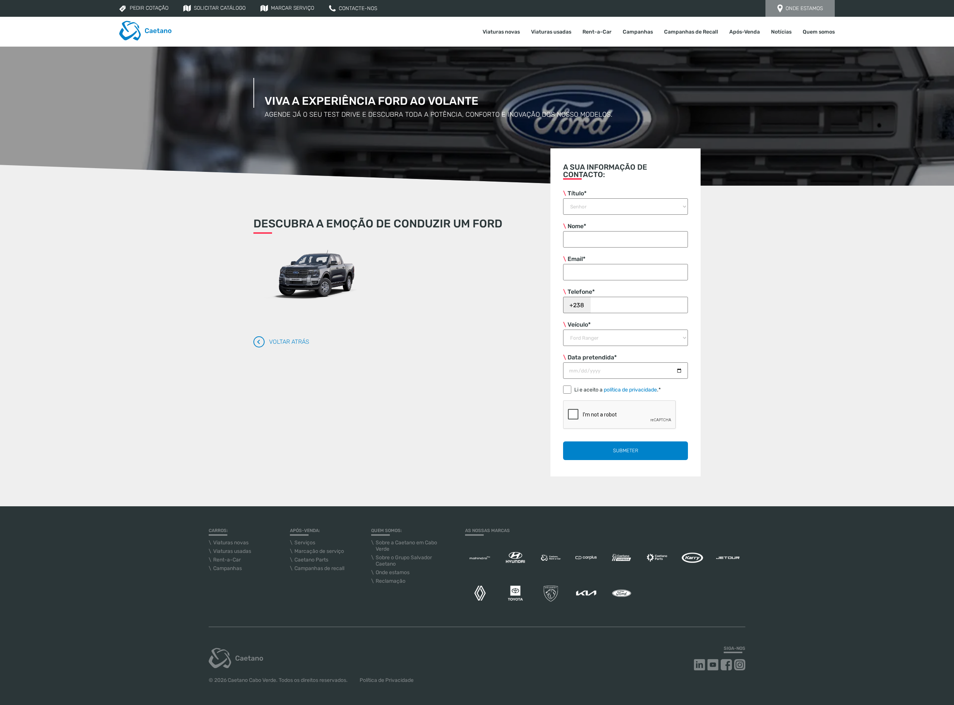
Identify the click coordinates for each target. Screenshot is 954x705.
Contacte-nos (358, 8)
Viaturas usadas (551, 32)
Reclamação (390, 581)
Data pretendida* (592, 357)
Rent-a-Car (597, 32)
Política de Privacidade (387, 680)
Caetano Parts (311, 560)
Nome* (577, 226)
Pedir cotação (149, 8)
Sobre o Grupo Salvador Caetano (404, 560)
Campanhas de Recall (691, 32)
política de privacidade (630, 390)
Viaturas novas (231, 542)
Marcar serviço (292, 8)
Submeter (625, 450)
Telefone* (581, 291)
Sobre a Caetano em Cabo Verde (406, 545)
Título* (577, 193)
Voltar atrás (289, 341)
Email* (576, 258)
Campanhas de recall (319, 568)
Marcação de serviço (319, 551)
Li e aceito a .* (617, 390)
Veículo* (579, 324)
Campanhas (638, 32)
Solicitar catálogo (220, 8)
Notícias (781, 32)
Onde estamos (804, 8)
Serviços (304, 542)
